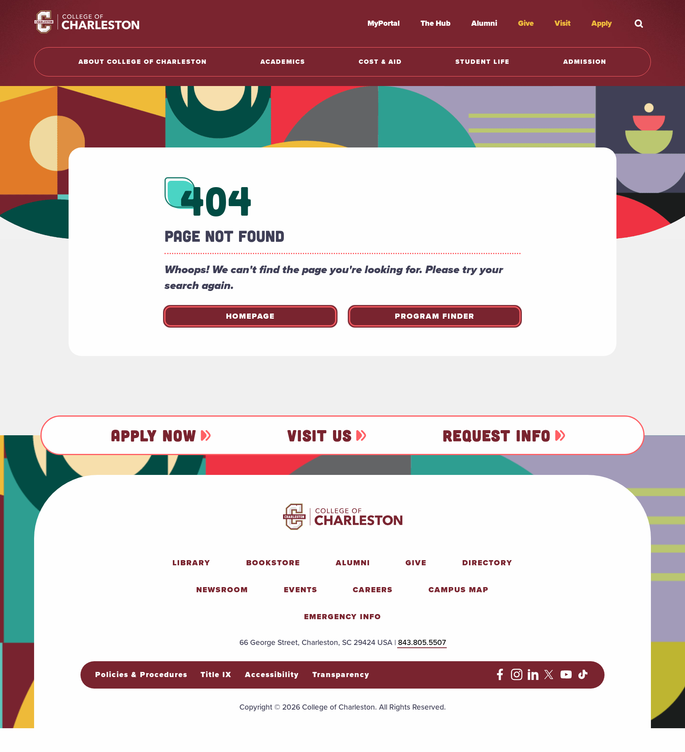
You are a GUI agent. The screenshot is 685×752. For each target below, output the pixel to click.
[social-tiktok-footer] (583, 677)
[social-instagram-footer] (516, 677)
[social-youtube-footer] (566, 677)
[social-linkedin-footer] (533, 677)
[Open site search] (639, 23)
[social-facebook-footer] (500, 677)
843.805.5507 (422, 642)
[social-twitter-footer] (550, 677)
